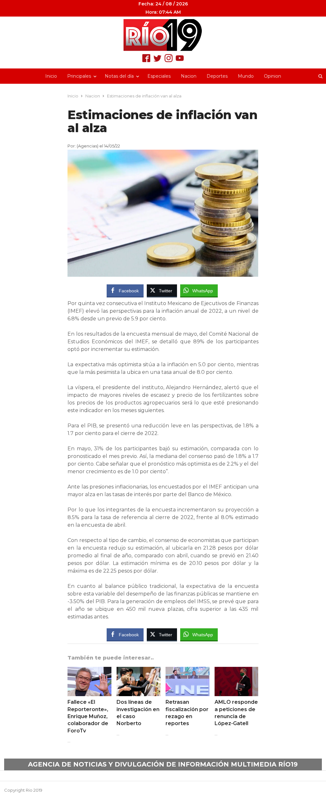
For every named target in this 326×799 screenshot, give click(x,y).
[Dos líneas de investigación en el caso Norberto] (138, 670)
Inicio (51, 76)
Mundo (246, 76)
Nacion (188, 76)
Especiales (159, 76)
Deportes (217, 76)
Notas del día (119, 76)
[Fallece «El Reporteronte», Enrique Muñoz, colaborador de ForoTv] (89, 670)
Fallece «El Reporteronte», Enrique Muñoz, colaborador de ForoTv (87, 716)
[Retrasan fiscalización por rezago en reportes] (187, 670)
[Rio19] (163, 35)
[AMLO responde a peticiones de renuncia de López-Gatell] (237, 670)
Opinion (272, 76)
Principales (79, 76)
